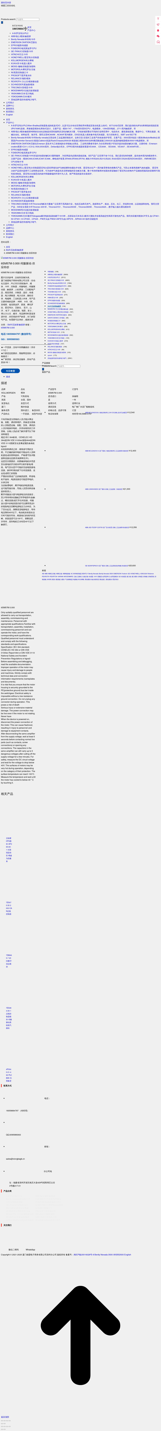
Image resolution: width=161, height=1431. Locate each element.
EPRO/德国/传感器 (54, 300)
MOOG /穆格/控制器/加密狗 (57, 352)
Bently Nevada (93, 573)
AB (43, 573)
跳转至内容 (6, 2)
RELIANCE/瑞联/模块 (55, 346)
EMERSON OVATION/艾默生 (57, 315)
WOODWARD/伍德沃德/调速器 (58, 335)
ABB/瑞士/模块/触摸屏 (55, 274)
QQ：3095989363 (10, 339)
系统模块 (88, 579)
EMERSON (117, 573)
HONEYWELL (135, 573)
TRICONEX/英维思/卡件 (56, 289)
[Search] (2, 22)
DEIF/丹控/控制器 (53, 344)
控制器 (140, 576)
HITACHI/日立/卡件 (54, 349)
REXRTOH (53, 576)
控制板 (145, 576)
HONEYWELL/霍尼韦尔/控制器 (58, 312)
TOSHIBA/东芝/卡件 (54, 292)
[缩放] (2, 1420)
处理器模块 (114, 576)
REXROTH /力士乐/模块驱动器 (58, 309)
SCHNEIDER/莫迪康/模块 (56, 303)
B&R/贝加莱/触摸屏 (16, 324)
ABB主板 (59, 573)
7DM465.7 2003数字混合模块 (9, 961)
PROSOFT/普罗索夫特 (55, 295)
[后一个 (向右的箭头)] (5, 1423)
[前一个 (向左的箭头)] (2, 1423)
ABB (46, 573)
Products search (8, 19)
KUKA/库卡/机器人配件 (55, 341)
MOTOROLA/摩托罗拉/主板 (57, 323)
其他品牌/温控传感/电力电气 (57, 358)
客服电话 (158, 24)
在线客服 (158, 42)
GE (129, 573)
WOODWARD (68, 576)
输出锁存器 (95, 579)
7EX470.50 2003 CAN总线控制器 (9, 908)
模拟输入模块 (60, 579)
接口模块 (135, 576)
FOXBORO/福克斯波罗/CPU (57, 286)
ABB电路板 (66, 573)
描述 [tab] (8, 376)
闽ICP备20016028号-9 (84, 1254)
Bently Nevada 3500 (106, 573)
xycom (50, 355)
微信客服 (158, 36)
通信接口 (102, 579)
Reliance (151, 573)
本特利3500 (118, 1254)
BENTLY (85, 573)
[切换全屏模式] (5, 1420)
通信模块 (109, 579)
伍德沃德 (85, 576)
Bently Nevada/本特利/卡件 (57, 283)
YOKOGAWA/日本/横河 (55, 326)
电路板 (75, 579)
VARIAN (60, 576)
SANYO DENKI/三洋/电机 (56, 318)
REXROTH (45, 576)
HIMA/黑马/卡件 (53, 297)
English (127, 1254)
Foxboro (124, 573)
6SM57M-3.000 (8, 327)
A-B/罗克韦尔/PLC (54, 277)
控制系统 (151, 576)
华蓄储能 (51, 271)
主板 (75, 576)
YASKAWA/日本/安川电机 (56, 338)
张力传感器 (122, 576)
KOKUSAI (143, 573)
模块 (53, 579)
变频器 (99, 576)
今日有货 (10, 370)
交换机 (79, 576)
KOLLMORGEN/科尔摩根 (56, 329)
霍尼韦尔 (115, 579)
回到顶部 (158, 19)
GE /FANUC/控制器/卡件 (56, 280)
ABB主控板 (52, 573)
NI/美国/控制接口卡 (54, 320)
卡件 (95, 576)
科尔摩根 (81, 579)
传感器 (91, 576)
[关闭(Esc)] (10, 1420)
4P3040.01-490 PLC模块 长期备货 (9, 1075)
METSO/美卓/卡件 (54, 332)
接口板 (129, 576)
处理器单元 (106, 576)
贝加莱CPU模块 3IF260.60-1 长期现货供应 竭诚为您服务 (9, 849)
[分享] (7, 1420)
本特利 (49, 579)
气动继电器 (69, 579)
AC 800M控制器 (76, 573)
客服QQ (158, 30)
